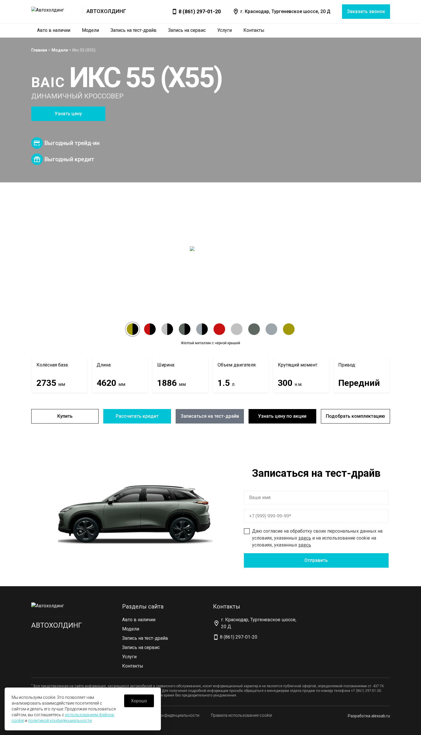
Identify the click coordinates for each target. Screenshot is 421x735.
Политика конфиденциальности (168, 715)
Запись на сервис (187, 30)
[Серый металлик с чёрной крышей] (184, 329)
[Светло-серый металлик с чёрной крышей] (202, 329)
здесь (304, 538)
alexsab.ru (380, 716)
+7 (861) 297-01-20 (366, 691)
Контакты (253, 30)
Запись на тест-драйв (134, 30)
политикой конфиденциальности (60, 720)
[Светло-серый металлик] (271, 329)
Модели (90, 30)
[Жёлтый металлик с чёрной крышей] (132, 329)
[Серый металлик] (254, 329)
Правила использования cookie (241, 715)
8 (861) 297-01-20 (200, 11)
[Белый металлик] (236, 329)
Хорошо (139, 701)
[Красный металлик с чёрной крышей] (150, 329)
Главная (39, 50)
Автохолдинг (56, 625)
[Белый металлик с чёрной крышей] (167, 329)
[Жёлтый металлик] (289, 329)
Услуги (224, 30)
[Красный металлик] (219, 329)
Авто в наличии (53, 30)
